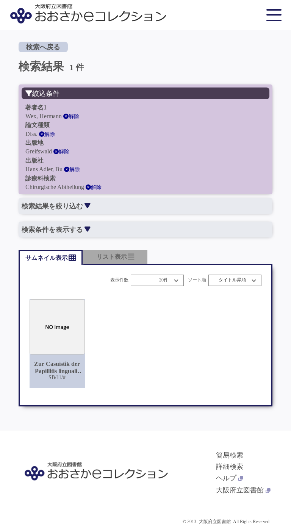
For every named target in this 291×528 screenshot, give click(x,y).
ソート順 (197, 280)
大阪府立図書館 (240, 490)
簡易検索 (229, 455)
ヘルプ (226, 478)
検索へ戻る (43, 47)
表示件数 (119, 280)
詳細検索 (229, 466)
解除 (74, 116)
